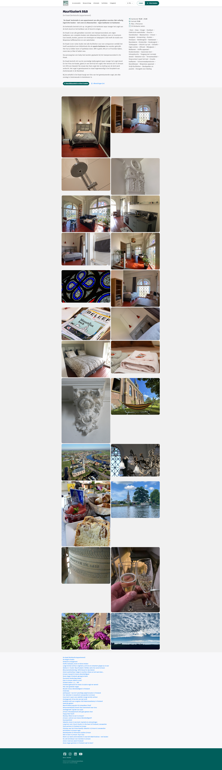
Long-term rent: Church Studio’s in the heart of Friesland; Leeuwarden (85, 724)
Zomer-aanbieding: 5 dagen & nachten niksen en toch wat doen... (83, 672)
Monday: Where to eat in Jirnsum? (73, 716)
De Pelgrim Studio (68, 659)
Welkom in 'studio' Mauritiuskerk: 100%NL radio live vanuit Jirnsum (84, 668)
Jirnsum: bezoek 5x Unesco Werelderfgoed (76, 674)
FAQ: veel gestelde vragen (71, 687)
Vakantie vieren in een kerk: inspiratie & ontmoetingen (80, 722)
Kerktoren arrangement (70, 661)
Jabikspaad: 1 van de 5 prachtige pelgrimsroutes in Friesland (82, 693)
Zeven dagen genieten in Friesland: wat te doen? (78, 743)
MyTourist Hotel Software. (77, 761)
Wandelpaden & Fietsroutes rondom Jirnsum (77, 732)
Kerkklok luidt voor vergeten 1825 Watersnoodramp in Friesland (83, 701)
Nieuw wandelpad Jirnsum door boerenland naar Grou (80, 707)
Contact (141, 3)
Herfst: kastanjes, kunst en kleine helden (75, 664)
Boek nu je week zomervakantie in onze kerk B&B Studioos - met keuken (85, 737)
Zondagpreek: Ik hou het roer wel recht (75, 699)
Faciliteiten (105, 3)
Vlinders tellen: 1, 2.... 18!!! (71, 682)
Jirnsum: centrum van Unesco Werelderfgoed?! (77, 718)
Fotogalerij (113, 3)
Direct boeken (153, 3)
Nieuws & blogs (87, 3)
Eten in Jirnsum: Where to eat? (72, 680)
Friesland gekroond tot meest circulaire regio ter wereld (80, 684)
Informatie (96, 3)
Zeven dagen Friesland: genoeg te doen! (75, 676)
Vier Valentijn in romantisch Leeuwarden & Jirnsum (79, 695)
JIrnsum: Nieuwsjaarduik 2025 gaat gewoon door (78, 712)
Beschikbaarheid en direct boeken (77, 83)
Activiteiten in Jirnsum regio (71, 730)
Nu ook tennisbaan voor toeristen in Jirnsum (77, 739)
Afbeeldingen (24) (98, 83)
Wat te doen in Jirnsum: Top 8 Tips (73, 734)
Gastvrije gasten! (68, 703)
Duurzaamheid (67, 720)
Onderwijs (66, 691)
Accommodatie (76, 3)
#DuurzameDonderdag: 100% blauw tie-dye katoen (79, 670)
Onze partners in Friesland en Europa (74, 726)
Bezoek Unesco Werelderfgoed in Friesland (76, 689)
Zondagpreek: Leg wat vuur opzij (73, 709)
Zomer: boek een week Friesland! (73, 741)
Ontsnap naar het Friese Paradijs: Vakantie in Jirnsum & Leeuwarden (84, 728)
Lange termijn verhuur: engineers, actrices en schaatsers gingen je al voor (86, 666)
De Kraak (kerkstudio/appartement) (74, 657)
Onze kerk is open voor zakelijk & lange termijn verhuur (80, 697)
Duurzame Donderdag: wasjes (72, 678)
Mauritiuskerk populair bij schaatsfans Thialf (77, 705)
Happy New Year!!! (68, 714)
